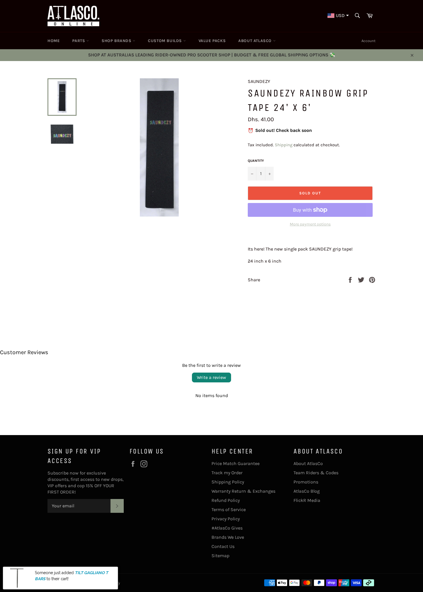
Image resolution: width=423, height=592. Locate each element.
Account (368, 41)
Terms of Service (229, 509)
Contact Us (223, 546)
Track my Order (227, 472)
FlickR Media (307, 500)
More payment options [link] (310, 224)
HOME (53, 40)
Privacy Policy (226, 518)
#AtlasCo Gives (227, 528)
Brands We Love (228, 537)
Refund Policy (226, 500)
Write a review (211, 377)
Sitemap (220, 555)
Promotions (306, 482)
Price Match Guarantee (236, 463)
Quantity (256, 161)
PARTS (79, 40)
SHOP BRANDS (117, 40)
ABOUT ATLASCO (255, 40)
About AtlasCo (308, 463)
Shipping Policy (228, 482)
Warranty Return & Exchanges (243, 491)
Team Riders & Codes (316, 472)
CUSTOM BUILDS (165, 40)
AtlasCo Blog (307, 491)
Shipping (283, 144)
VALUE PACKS (212, 40)
